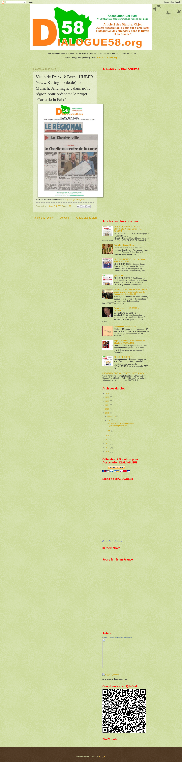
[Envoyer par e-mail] (78, 206)
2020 (107, 409)
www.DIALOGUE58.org (107, 58)
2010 (107, 452)
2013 (107, 440)
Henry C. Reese (108, 637)
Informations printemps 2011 (125, 327)
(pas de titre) (119, 275)
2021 (107, 405)
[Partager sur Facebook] (86, 206)
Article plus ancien (86, 217)
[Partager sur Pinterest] (89, 206)
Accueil (64, 217)
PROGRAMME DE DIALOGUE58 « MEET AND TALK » (125, 373)
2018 (107, 436)
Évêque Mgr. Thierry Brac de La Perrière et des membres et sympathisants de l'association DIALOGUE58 (130, 292)
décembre (111, 416)
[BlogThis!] (81, 206)
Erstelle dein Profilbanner (123, 637)
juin (109, 420)
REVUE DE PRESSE (123, 357)
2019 (107, 413)
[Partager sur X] (83, 206)
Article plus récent (43, 217)
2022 (107, 401)
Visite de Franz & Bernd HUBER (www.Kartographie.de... (120, 424)
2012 (107, 444)
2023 (107, 397)
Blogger (102, 756)
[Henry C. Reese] (110, 668)
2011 (107, 448)
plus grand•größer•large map (112, 541)
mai (109, 431)
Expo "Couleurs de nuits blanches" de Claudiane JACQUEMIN (129, 342)
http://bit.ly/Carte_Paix (75, 200)
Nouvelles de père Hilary (124, 245)
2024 (107, 393)
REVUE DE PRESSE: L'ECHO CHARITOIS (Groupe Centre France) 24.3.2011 (129, 229)
